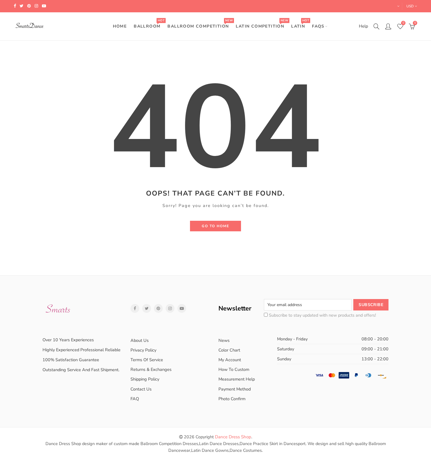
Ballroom (149, 23)
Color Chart (229, 350)
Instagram (170, 308)
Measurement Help (236, 379)
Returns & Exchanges (151, 369)
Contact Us (141, 389)
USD (410, 6)
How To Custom (233, 369)
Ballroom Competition (200, 23)
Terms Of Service (146, 360)
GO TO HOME (215, 226)
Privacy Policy (143, 350)
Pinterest (158, 308)
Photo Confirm (231, 399)
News (224, 340)
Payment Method (234, 389)
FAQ (134, 399)
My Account (229, 360)
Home (120, 26)
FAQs (318, 26)
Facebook (134, 308)
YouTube (181, 308)
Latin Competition (262, 23)
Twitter (146, 308)
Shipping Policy (144, 379)
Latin (300, 23)
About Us (139, 340)
